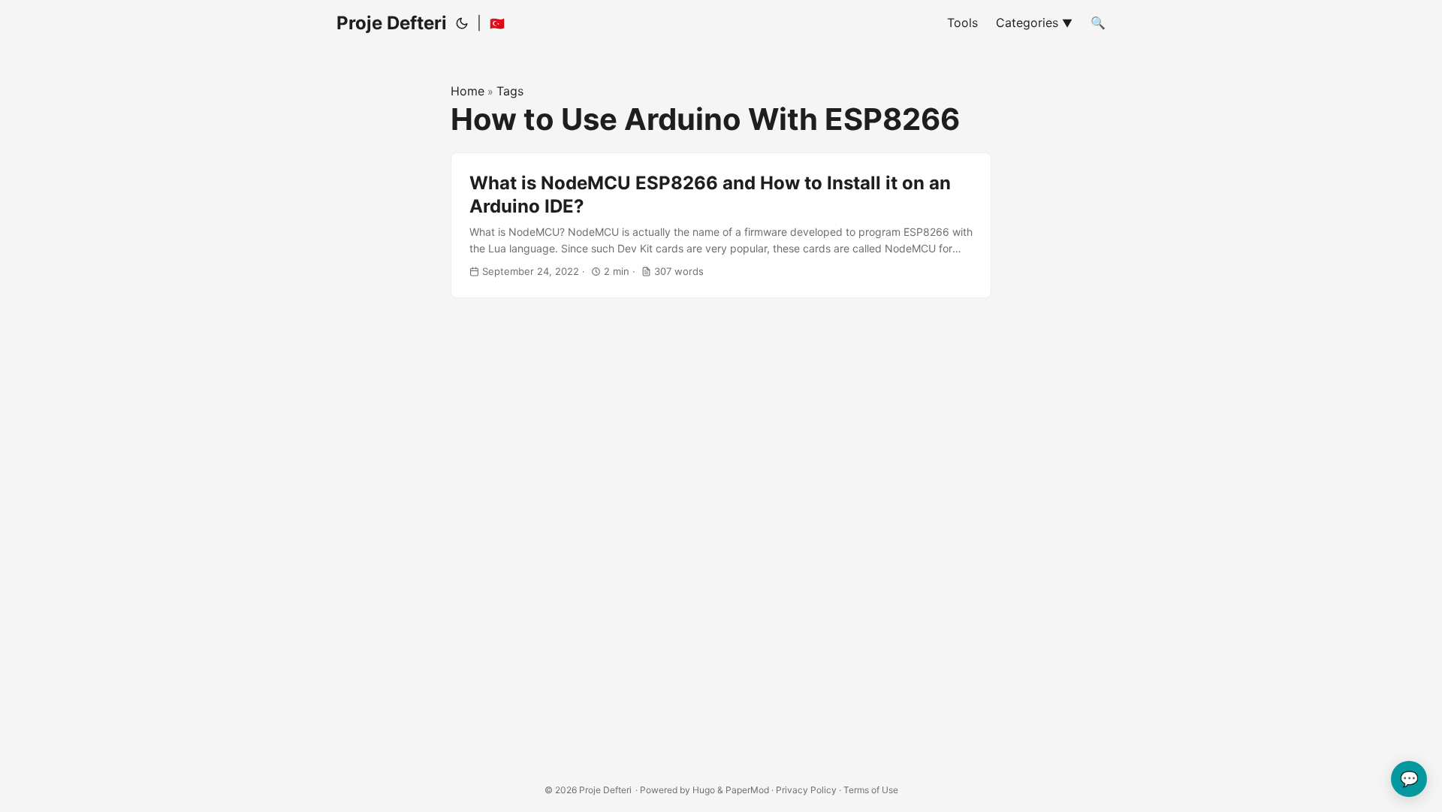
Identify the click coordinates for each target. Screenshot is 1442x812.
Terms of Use (870, 789)
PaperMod (747, 789)
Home (467, 90)
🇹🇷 (497, 23)
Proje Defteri (391, 23)
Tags (509, 90)
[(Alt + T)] (462, 23)
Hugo (703, 789)
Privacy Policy (806, 789)
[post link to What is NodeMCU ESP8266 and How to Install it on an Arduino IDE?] (721, 225)
